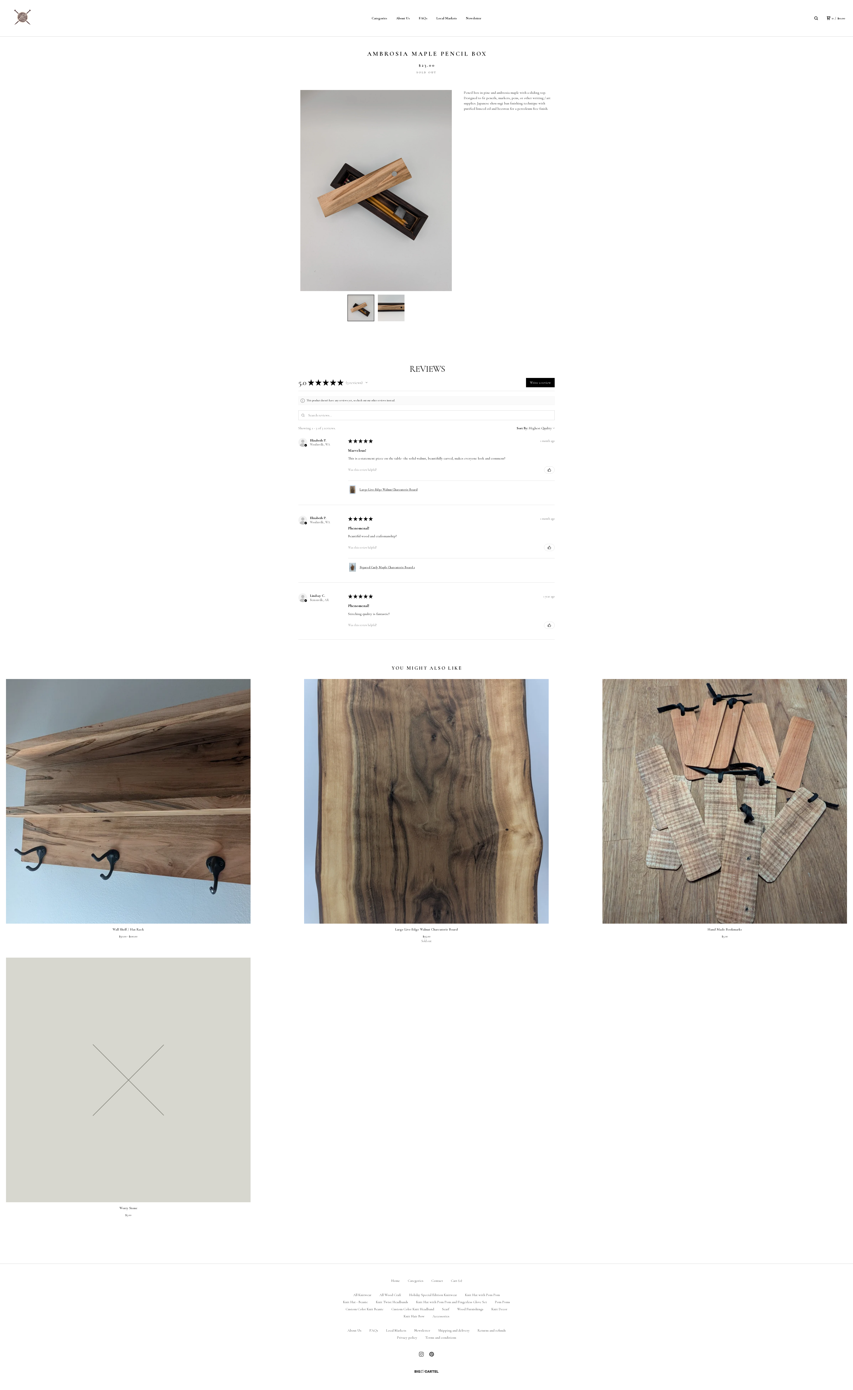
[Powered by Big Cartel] (426, 1371)
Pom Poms (502, 1302)
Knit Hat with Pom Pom (482, 1295)
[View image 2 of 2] (391, 308)
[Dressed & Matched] (22, 18)
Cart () (456, 1280)
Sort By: (522, 428)
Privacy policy (407, 1337)
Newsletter (473, 18)
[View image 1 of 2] (360, 308)
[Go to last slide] (306, 190)
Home (395, 1280)
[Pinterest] (431, 1354)
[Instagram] (421, 1354)
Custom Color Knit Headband (412, 1309)
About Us (403, 18)
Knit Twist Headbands (392, 1302)
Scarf (445, 1309)
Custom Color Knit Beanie (364, 1309)
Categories (379, 18)
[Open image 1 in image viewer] (376, 190)
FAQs (423, 18)
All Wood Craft (390, 1295)
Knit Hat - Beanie (355, 1302)
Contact (437, 1280)
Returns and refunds (492, 1330)
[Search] (816, 18)
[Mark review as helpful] (549, 469)
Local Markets (446, 18)
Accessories (440, 1316)
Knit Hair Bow (414, 1316)
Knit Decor (499, 1309)
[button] (366, 382)
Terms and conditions (440, 1337)
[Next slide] (445, 190)
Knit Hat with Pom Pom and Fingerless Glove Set (451, 1302)
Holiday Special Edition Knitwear (433, 1295)
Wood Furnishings (470, 1309)
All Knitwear (362, 1295)
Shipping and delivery (454, 1330)
